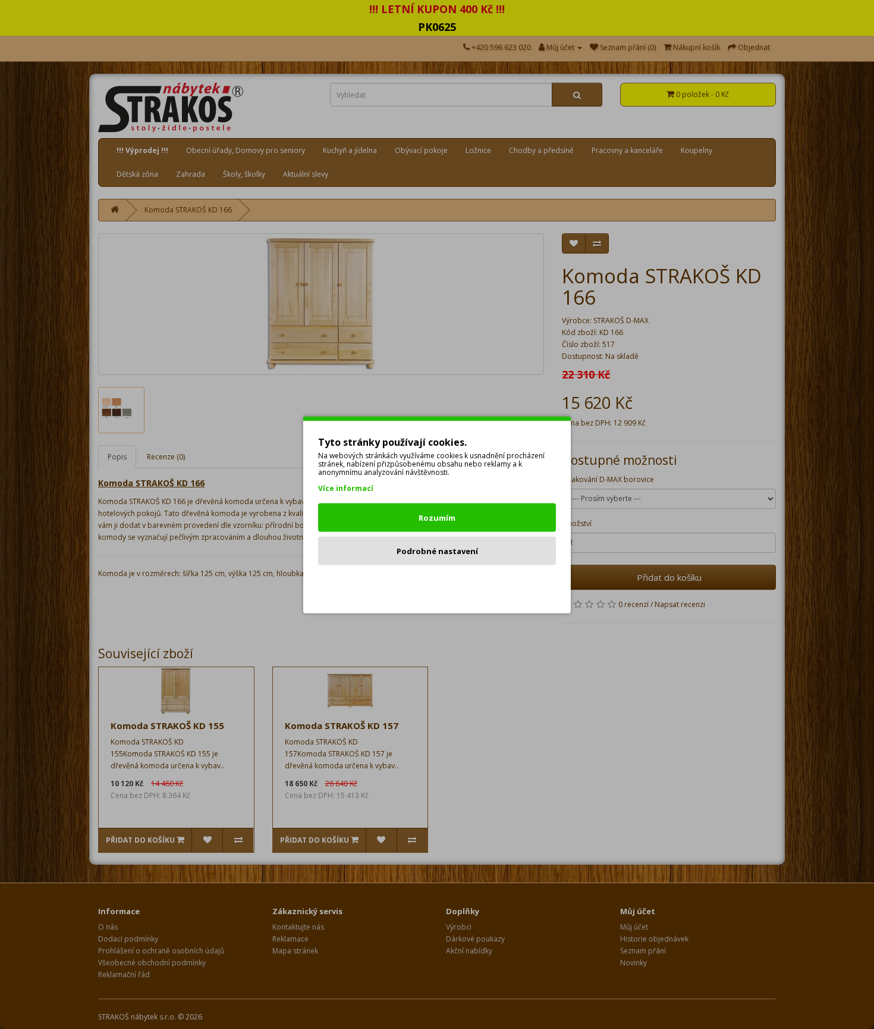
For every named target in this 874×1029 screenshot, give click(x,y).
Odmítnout (437, 583)
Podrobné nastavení (437, 550)
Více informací (345, 488)
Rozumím (437, 517)
